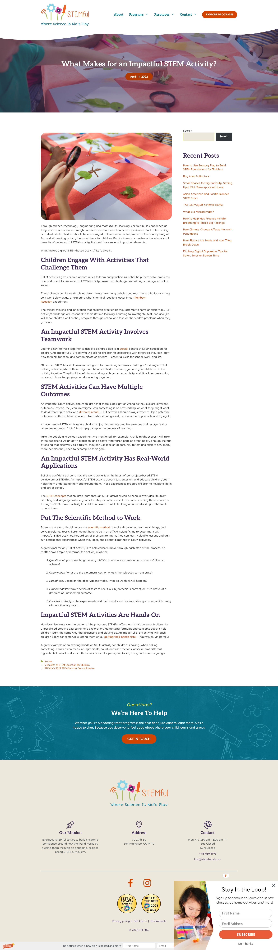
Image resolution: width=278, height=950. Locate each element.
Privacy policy (121, 921)
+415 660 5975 (207, 853)
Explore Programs (219, 14)
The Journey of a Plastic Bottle (203, 204)
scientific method (99, 527)
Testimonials (158, 921)
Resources (161, 15)
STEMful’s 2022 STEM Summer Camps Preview (70, 668)
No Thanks (245, 943)
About (118, 15)
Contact (186, 15)
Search (187, 130)
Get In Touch (139, 739)
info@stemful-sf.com (207, 859)
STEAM (48, 661)
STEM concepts (56, 495)
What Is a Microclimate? (198, 211)
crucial (124, 348)
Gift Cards (140, 921)
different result (88, 412)
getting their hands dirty (120, 636)
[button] (139, 946)
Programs (136, 15)
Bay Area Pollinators (196, 176)
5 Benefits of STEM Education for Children (67, 664)
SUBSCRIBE (246, 934)
